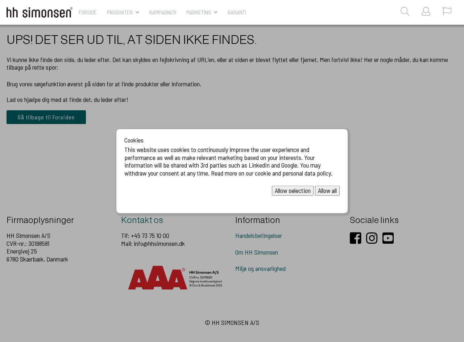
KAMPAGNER (162, 12)
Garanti (237, 12)
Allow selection (293, 190)
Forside (88, 12)
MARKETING (198, 12)
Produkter (120, 12)
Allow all (327, 190)
